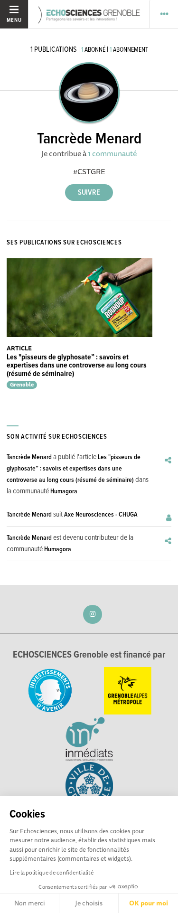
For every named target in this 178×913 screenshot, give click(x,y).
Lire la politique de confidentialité (51, 872)
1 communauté (112, 153)
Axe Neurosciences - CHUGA (101, 514)
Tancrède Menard (29, 457)
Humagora (63, 491)
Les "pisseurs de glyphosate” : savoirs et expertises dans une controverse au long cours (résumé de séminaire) (77, 365)
